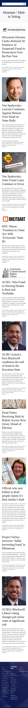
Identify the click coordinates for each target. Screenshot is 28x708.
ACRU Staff (5, 67)
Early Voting (9, 391)
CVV (6, 311)
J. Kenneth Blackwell (7, 388)
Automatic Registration (9, 447)
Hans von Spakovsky (7, 140)
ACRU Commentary (20, 142)
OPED (7, 143)
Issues (19, 649)
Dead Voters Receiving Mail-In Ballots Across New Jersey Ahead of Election (14, 420)
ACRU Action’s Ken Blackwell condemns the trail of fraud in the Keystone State (13, 362)
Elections (4, 143)
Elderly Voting (8, 257)
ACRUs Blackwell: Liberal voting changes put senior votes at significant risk (13, 617)
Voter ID (16, 143)
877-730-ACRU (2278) (14, 690)
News (6, 68)
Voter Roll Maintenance (20, 313)
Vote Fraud (10, 68)
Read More (4, 71)
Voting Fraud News (17, 68)
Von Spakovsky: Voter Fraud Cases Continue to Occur (13, 180)
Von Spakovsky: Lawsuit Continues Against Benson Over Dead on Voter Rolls (13, 113)
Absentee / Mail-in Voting (10, 142)
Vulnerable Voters (5, 70)
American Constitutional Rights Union (14, 697)
